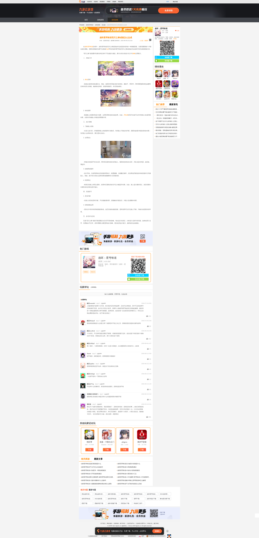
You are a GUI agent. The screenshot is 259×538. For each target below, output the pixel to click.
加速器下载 (139, 275)
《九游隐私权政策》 (92, 536)
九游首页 (89, 1)
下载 (143, 241)
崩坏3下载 (124, 499)
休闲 (100, 261)
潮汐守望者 (141, 442)
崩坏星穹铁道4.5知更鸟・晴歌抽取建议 (93, 470)
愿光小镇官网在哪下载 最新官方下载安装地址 (167, 136)
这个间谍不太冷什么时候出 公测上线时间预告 (167, 121)
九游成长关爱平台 (141, 523)
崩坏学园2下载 (151, 499)
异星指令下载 (125, 503)
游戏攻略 (115, 20)
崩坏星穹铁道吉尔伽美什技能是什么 (128, 463)
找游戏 (96, 1)
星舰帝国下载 (99, 503)
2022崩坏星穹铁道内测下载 (99, 499)
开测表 (108, 1)
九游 (107, 49)
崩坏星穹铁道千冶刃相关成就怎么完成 (129, 484)
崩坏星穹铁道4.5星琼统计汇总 (126, 473)
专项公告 (149, 523)
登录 (167, 1)
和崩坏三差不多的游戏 (139, 504)
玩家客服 (116, 523)
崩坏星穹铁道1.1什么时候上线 (125, 494)
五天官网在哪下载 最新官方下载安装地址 (167, 112)
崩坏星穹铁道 (89, 25)
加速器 (93, 272)
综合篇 (103, 25)
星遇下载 (84, 503)
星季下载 (137, 499)
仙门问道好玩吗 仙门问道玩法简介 (166, 133)
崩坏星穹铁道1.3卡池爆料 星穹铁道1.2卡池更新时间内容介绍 (134, 477)
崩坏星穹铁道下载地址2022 (113, 499)
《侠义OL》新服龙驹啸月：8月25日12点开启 (167, 118)
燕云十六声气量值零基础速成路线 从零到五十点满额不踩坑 (167, 109)
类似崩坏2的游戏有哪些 (99, 494)
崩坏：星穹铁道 (107, 257)
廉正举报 (156, 523)
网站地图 (109, 523)
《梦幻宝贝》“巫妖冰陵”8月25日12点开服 (167, 115)
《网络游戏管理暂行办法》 (117, 536)
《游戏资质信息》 (132, 536)
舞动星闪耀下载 (165, 499)
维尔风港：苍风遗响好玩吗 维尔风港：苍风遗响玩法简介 (167, 130)
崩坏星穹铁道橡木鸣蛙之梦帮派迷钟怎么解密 (131, 480)
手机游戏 (81, 25)
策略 (133, 53)
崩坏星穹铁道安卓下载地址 (139, 494)
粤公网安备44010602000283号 (157, 536)
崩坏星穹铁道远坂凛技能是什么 (91, 463)
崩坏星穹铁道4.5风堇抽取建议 (126, 467)
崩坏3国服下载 (112, 503)
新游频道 (102, 1)
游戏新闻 (100, 20)
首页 (86, 20)
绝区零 (89, 442)
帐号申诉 (122, 523)
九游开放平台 (130, 523)
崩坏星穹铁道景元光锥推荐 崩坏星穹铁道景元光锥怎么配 (98, 477)
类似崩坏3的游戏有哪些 (86, 494)
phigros (124, 442)
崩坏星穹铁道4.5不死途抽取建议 (91, 473)
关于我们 (102, 523)
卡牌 (139, 444)
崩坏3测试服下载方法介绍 (112, 494)
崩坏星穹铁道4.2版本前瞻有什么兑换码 (93, 480)
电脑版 (86, 272)
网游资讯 (120, 1)
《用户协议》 (104, 536)
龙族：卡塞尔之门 (107, 442)
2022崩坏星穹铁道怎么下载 (164, 494)
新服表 (114, 1)
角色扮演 (103, 444)
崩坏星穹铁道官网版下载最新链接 (152, 494)
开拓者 (126, 115)
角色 (86, 79)
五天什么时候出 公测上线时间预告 (166, 124)
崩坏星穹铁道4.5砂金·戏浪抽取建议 (128, 470)
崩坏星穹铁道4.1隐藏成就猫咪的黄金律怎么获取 (96, 484)
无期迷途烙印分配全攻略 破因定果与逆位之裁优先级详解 (167, 127)
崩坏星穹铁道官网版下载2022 (87, 499)
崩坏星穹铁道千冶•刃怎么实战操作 (92, 467)
